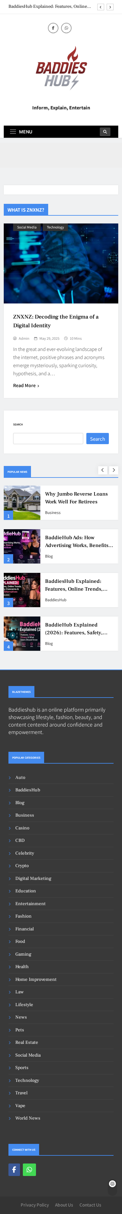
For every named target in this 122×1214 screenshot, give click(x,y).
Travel (21, 1093)
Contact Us (90, 1205)
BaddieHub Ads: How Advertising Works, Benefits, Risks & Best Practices (77, 545)
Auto (20, 777)
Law (19, 992)
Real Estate (26, 1042)
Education (25, 891)
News (21, 1017)
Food (20, 941)
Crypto (22, 866)
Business (53, 512)
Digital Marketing (33, 878)
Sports (21, 1068)
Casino (22, 828)
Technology (55, 227)
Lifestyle (24, 1005)
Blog (49, 556)
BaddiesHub (55, 599)
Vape (20, 1106)
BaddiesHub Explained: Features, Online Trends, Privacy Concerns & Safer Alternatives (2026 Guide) (47, 6)
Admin (24, 338)
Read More (24, 385)
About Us (64, 1205)
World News (27, 1118)
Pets (19, 1030)
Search (18, 424)
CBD (20, 840)
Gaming (23, 954)
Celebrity (24, 853)
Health (22, 967)
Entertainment (30, 904)
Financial (24, 929)
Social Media (27, 227)
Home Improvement (36, 979)
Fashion (23, 916)
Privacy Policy (35, 1205)
